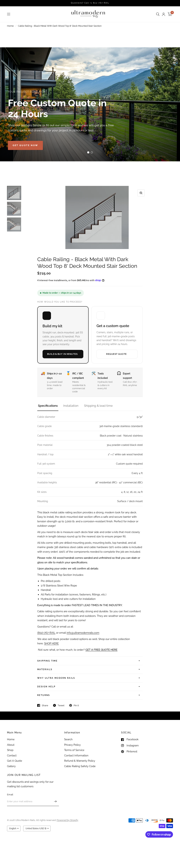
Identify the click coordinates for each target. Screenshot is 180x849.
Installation (70, 405)
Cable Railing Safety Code (80, 766)
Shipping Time (47, 661)
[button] (25, 145)
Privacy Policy (72, 744)
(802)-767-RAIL (46, 632)
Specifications (48, 405)
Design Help (46, 686)
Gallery (11, 766)
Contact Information (76, 755)
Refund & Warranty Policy (79, 760)
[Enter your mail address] (55, 801)
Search (68, 739)
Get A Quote (14, 760)
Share (45, 705)
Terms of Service (74, 750)
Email (10, 794)
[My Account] (163, 14)
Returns (43, 695)
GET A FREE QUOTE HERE (101, 649)
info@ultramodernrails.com (83, 632)
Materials (44, 669)
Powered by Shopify (67, 820)
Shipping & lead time (98, 405)
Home (10, 26)
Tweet (61, 705)
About (10, 744)
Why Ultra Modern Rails (56, 678)
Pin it (76, 705)
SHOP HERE (51, 643)
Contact (12, 755)
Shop (10, 750)
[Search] (158, 14)
